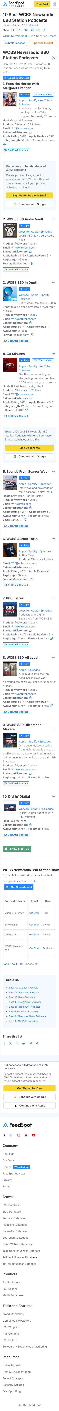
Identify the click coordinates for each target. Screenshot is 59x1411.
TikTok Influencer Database (19, 1263)
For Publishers (11, 1282)
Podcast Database (14, 1218)
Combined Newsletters (17, 1320)
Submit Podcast (15, 43)
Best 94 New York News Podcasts (27, 1016)
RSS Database (11, 1205)
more (53, 36)
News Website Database (18, 1244)
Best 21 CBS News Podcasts (24, 992)
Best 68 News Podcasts (22, 997)
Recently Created (13, 1384)
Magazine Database (15, 1224)
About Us (8, 1154)
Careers (16, 1167)
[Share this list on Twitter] (19, 30)
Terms (6, 1186)
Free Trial (42, 4)
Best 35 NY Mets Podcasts (23, 1021)
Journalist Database (15, 1231)
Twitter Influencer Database (20, 1257)
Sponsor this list (43, 43)
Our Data (8, 1160)
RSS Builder (10, 1340)
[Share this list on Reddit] (32, 30)
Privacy (7, 1180)
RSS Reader (10, 1288)
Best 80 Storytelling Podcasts (25, 1001)
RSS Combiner (11, 1333)
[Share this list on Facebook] (13, 30)
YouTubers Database (15, 1237)
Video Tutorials (12, 1365)
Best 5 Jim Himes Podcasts (23, 1011)
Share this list (12, 1036)
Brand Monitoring (13, 1314)
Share (6, 30)
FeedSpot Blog (12, 1391)
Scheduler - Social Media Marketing (25, 1346)
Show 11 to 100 (19, 848)
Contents (34, 25)
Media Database (13, 1295)
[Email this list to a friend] (38, 30)
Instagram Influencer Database (21, 1250)
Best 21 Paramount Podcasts (24, 1006)
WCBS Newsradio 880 (16, 36)
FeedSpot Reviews (14, 1173)
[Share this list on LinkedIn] (26, 30)
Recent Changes (13, 1378)
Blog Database (12, 1211)
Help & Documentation (17, 1371)
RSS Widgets (11, 1327)
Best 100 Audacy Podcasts (23, 987)
